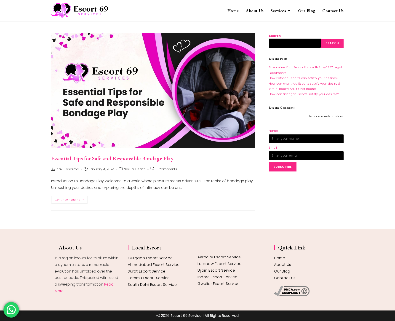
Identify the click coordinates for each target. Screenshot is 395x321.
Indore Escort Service (218, 277)
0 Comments (166, 169)
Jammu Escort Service (149, 278)
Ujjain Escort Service (216, 270)
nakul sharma (67, 169)
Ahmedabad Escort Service (153, 264)
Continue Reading (71, 198)
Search (275, 36)
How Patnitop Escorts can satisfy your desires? (303, 78)
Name (273, 130)
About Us (282, 264)
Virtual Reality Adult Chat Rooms (293, 89)
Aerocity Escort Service (219, 257)
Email (273, 147)
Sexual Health (135, 169)
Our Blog (282, 271)
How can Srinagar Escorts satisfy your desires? (304, 94)
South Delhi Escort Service (152, 284)
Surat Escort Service (146, 271)
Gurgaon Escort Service (150, 258)
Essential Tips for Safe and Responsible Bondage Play (112, 158)
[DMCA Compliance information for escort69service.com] (307, 291)
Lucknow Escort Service (219, 263)
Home (279, 258)
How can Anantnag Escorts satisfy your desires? (305, 83)
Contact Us (285, 278)
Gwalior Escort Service (219, 283)
